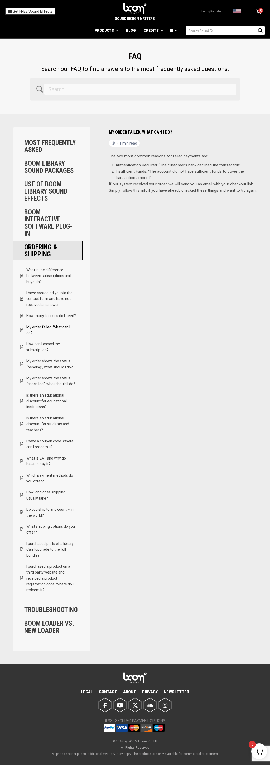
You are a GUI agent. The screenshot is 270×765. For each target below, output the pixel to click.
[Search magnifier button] (260, 30)
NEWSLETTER (176, 692)
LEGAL (87, 692)
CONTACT (108, 692)
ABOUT (129, 692)
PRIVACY (150, 692)
